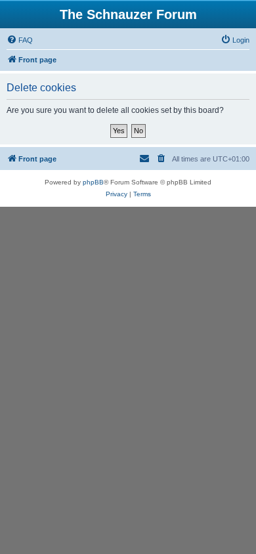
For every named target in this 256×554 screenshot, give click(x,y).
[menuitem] (20, 40)
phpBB (93, 182)
